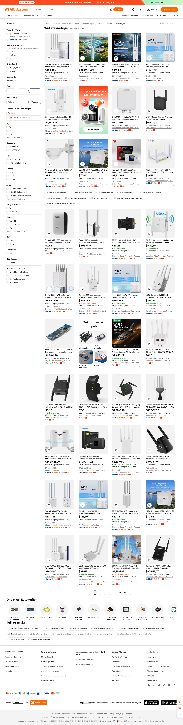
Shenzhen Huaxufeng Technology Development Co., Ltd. (59, 470)
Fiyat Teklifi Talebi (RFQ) (85, 664)
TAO (111, 714)
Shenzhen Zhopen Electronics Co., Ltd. (160, 361)
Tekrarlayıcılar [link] (121, 24)
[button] (110, 9)
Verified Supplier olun (155, 671)
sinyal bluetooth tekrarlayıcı (103, 628)
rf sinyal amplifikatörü (79, 628)
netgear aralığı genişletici (130, 628)
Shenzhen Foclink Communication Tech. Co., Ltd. (59, 78)
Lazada (91, 714)
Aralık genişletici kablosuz (57, 193)
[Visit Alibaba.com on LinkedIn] (153, 685)
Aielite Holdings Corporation (156, 78)
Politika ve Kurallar (47, 681)
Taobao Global (101, 714)
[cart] (142, 10)
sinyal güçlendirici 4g (18, 634)
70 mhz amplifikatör (106, 193)
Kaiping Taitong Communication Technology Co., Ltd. (93, 184)
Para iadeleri (116, 671)
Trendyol (118, 714)
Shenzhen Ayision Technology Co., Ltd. (59, 131)
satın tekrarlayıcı (86, 634)
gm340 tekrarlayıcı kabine (155, 628)
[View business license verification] (114, 721)
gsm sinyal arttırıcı (17, 639)
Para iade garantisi (48, 662)
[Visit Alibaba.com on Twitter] (158, 685)
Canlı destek (116, 662)
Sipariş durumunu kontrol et (158, 666)
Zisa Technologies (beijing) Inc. (57, 184)
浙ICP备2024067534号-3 (155, 721)
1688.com (66, 714)
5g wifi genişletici (54, 198)
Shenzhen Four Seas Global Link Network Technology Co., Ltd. (126, 78)
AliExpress (56, 714)
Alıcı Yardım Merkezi (119, 657)
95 (125, 592)
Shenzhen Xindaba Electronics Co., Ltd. (59, 251)
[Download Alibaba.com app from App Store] (151, 702)
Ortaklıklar (151, 676)
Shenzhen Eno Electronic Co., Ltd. (92, 254)
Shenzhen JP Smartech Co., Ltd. (91, 78)
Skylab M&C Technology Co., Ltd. (58, 361)
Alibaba (47, 24)
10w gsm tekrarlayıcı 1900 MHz (150, 193)
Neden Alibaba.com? (13, 657)
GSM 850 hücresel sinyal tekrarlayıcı (129, 198)
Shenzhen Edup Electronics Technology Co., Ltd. (126, 256)
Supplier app (85, 703)
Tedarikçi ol (151, 657)
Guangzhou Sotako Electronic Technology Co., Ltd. (126, 362)
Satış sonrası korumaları (50, 671)
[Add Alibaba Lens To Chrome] (38, 702)
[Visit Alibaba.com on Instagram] (163, 685)
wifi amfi (150, 634)
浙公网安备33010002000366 (132, 721)
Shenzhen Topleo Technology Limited (126, 415)
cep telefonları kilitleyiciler (77, 198)
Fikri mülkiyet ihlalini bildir (121, 676)
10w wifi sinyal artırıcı (39, 634)
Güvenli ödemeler (47, 657)
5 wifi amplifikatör (126, 193)
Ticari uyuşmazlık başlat (121, 666)
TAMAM (34, 91)
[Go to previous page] (90, 592)
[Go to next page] (130, 592)
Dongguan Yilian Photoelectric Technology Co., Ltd (59, 309)
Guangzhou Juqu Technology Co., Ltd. (160, 181)
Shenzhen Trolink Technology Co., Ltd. (93, 311)
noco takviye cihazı (105, 634)
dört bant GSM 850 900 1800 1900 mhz (24, 628)
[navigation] (23, 308)
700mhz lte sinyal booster (64, 634)
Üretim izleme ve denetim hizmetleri (54, 676)
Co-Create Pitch (11, 662)
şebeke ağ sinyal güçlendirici (41, 639)
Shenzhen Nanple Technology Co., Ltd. (59, 417)
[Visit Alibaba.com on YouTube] (168, 685)
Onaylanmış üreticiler (84, 660)
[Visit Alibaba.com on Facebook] (148, 685)
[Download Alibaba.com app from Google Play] (169, 702)
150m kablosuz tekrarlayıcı (55, 628)
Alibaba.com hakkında (14, 652)
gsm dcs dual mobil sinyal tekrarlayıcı (61, 204)
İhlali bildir (115, 681)
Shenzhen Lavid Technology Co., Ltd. (160, 415)
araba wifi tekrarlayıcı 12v (83, 193)
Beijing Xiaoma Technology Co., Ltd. (125, 184)
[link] (180, 701)
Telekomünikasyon (105, 24)
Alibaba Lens (18, 703)
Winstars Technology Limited (90, 415)
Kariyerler (8, 671)
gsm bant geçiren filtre (101, 198)
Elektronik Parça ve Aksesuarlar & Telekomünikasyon (74, 24)
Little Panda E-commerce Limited (159, 128)
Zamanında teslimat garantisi (52, 666)
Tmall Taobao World (79, 714)
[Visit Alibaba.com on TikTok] (173, 685)
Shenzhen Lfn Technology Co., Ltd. (159, 311)
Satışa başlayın (153, 662)
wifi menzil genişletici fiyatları (130, 634)
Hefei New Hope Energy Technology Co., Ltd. (126, 311)
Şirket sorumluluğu (12, 666)
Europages (127, 714)
